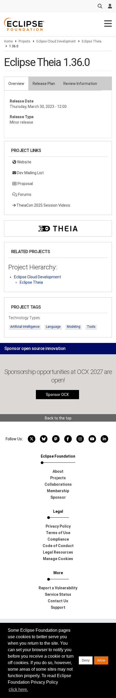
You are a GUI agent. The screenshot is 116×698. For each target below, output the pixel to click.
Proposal (25, 183)
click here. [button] (18, 689)
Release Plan (44, 83)
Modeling (73, 327)
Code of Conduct (58, 546)
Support (58, 607)
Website (23, 162)
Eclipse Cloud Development (56, 41)
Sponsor (58, 497)
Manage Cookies (58, 559)
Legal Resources (58, 552)
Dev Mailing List (30, 173)
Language (53, 327)
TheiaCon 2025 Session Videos (43, 205)
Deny (86, 660)
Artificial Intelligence (24, 327)
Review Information (80, 83)
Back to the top (58, 418)
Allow (101, 660)
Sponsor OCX (57, 394)
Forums (24, 194)
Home (8, 41)
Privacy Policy (58, 526)
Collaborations (58, 484)
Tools (91, 327)
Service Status (58, 594)
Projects (24, 41)
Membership (58, 491)
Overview (16, 83)
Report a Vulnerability (58, 588)
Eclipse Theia (91, 41)
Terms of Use (58, 533)
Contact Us (58, 601)
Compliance (58, 539)
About (58, 471)
